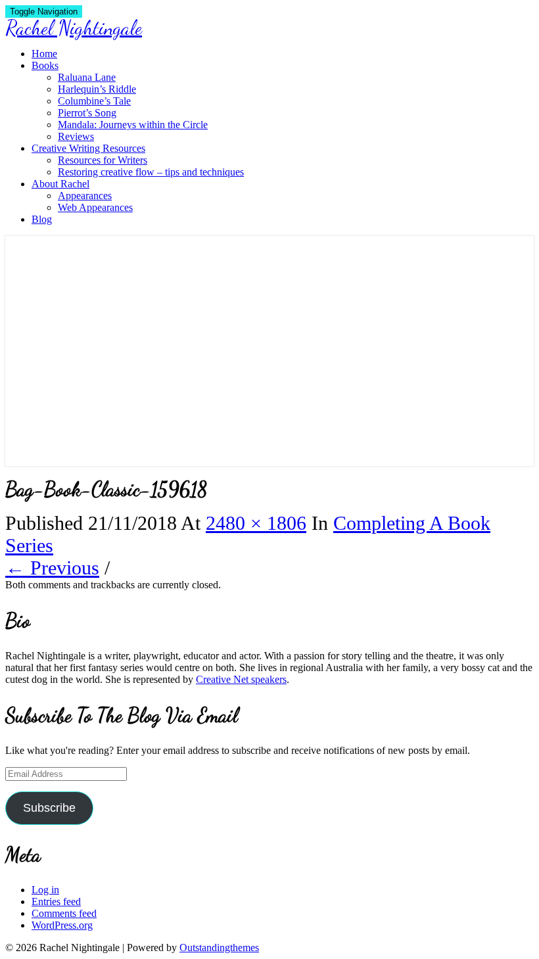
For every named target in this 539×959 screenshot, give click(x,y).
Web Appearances (95, 207)
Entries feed (56, 901)
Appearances (85, 195)
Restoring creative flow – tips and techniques (151, 171)
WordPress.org (62, 925)
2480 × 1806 (256, 523)
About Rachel (60, 183)
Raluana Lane (87, 77)
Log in (45, 889)
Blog (42, 219)
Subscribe (49, 807)
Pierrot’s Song (87, 112)
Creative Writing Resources (88, 148)
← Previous (52, 567)
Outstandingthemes (219, 947)
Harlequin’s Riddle (97, 89)
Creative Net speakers (241, 679)
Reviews (76, 136)
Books (45, 65)
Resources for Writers (102, 160)
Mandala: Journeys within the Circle (133, 124)
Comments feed (64, 913)
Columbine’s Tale (94, 100)
